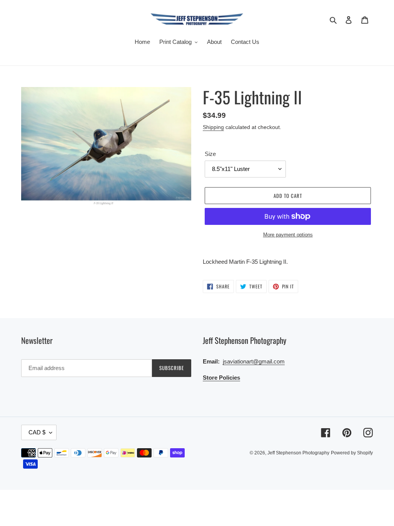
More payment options (288, 235)
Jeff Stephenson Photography (298, 453)
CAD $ (36, 432)
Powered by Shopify (352, 453)
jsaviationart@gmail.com (254, 361)
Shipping (213, 127)
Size (210, 154)
